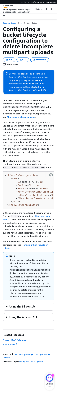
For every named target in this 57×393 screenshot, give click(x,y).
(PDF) (43, 90)
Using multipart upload (31, 361)
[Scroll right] (51, 9)
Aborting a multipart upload (21, 117)
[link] (32, 23)
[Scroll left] (33, 9)
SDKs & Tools (9, 344)
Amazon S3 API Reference (14, 340)
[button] (21, 306)
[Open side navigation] (4, 16)
